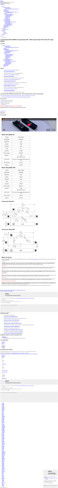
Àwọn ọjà (3, 6)
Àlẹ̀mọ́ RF (5, 13)
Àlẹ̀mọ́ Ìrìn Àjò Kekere (8, 15)
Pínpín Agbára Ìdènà (8, 63)
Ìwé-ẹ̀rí (5, 32)
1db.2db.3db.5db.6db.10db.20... (9, 71)
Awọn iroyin (3, 30)
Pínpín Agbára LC (7, 22)
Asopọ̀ (5, 66)
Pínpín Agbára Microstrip (8, 23)
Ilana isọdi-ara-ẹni (6, 29)
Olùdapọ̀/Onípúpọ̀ (6, 10)
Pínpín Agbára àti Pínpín (7, 60)
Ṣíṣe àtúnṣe (3, 28)
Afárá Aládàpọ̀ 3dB (8, 8)
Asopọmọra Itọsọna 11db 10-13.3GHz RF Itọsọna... (13, 323)
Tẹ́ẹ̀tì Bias (5, 9)
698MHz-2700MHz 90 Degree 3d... (10, 85)
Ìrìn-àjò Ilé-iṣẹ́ (5, 33)
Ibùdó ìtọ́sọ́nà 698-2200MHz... (9, 76)
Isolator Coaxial (6, 26)
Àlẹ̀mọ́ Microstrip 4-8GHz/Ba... (9, 90)
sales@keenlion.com (5, 370)
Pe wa (3, 357)
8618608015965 (4, 378)
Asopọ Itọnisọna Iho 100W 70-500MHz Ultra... (12, 326)
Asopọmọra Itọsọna (6, 11)
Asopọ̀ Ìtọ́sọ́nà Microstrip (8, 12)
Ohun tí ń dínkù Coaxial (7, 25)
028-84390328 (2, 4)
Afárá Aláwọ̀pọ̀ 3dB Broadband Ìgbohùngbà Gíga (12, 47)
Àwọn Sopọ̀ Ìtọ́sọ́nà (34, 259)
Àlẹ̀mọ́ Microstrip (7, 16)
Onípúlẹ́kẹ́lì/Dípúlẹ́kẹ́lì (7, 19)
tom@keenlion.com (4, 337)
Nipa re (3, 343)
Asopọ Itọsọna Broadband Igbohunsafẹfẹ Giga (11, 50)
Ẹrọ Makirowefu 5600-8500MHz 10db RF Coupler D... (13, 329)
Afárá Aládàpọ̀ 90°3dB (7, 7)
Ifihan (4, 31)
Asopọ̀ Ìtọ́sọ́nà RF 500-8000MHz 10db (10, 316)
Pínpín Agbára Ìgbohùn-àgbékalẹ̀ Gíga (10, 21)
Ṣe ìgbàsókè (3, 34)
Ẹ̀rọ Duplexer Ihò (7, 20)
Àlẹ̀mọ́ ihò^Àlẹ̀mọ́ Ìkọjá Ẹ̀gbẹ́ (9, 14)
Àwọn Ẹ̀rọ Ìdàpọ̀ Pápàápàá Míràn (8, 24)
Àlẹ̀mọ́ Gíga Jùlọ (7, 18)
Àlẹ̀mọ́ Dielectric (7, 17)
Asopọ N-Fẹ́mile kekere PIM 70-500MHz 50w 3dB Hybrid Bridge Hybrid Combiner (13, 290)
